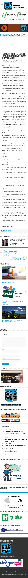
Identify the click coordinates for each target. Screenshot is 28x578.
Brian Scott (5, 60)
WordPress (9, 571)
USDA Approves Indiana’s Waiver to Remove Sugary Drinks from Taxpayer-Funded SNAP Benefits (13, 301)
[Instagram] (14, 573)
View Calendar (3, 454)
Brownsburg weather (14, 507)
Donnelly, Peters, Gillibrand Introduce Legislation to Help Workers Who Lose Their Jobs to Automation (17, 258)
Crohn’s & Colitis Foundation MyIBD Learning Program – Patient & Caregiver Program (15, 433)
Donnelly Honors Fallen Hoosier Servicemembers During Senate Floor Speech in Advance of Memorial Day (10, 253)
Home (2, 34)
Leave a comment (6, 61)
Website (3, 358)
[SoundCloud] (16, 573)
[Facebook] (11, 573)
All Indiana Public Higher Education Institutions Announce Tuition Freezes (14, 281)
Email (3, 354)
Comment (4, 336)
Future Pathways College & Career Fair (15, 445)
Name (3, 349)
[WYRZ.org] (14, 6)
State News (7, 34)
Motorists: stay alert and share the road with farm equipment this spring (13, 320)
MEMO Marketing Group (21, 571)
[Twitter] (13, 573)
